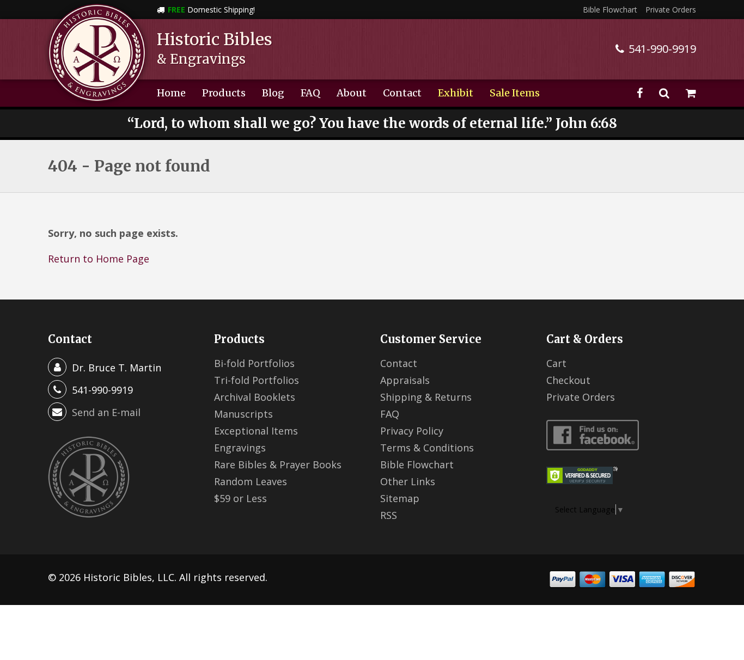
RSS (388, 515)
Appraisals (405, 380)
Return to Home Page (98, 258)
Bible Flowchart (610, 9)
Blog (273, 93)
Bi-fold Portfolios (254, 363)
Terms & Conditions (427, 447)
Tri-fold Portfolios (256, 380)
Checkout (568, 380)
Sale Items (515, 93)
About (352, 93)
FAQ (310, 93)
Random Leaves (250, 481)
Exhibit (455, 93)
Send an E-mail (106, 412)
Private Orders (670, 9)
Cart (556, 363)
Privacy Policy (411, 430)
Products (224, 93)
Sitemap (399, 498)
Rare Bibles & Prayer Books (277, 464)
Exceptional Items (256, 430)
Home (171, 93)
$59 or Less (240, 498)
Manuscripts (243, 413)
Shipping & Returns (426, 397)
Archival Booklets (254, 397)
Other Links (407, 481)
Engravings (240, 447)
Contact (402, 93)
